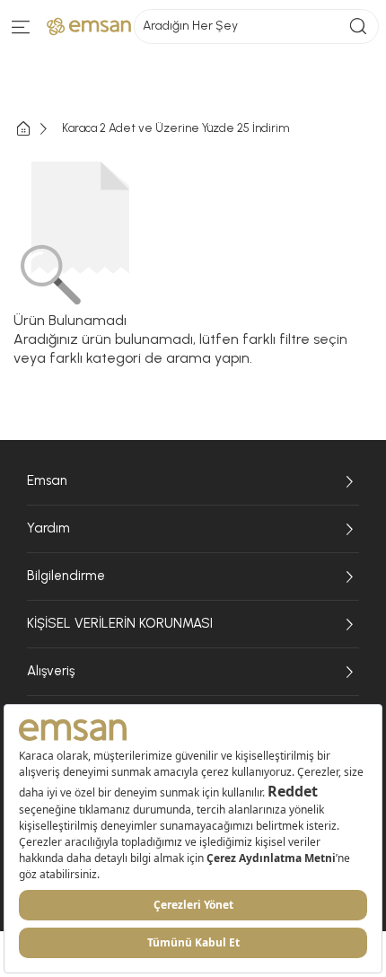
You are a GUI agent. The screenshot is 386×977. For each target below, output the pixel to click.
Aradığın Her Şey (190, 25)
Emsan (47, 480)
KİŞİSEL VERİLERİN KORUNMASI (120, 623)
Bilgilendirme (66, 576)
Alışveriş (51, 671)
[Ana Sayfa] (37, 129)
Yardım (48, 528)
